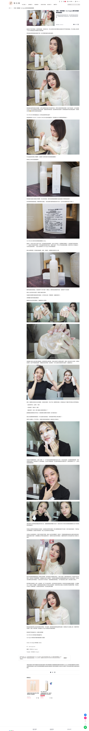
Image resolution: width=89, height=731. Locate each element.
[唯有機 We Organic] (14, 3)
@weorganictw (32, 646)
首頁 (9, 8)
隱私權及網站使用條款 (30, 657)
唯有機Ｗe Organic (35, 651)
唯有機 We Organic (34, 649)
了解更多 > (21, 658)
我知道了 (65, 657)
